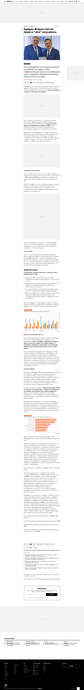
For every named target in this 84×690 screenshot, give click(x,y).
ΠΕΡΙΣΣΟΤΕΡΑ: (27, 552)
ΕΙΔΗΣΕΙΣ (67, 1)
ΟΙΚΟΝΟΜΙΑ (26, 1)
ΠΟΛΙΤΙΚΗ (21, 1)
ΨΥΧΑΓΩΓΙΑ (53, 1)
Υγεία (5, 677)
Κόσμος (5, 668)
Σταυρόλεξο (41, 579)
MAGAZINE (41, 1)
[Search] (79, 1)
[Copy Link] (34, 82)
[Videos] (72, 1)
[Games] (76, 1)
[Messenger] (31, 82)
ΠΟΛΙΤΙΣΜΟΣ (47, 1)
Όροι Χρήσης (26, 668)
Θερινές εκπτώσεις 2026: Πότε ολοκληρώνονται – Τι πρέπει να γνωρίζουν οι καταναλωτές (40, 562)
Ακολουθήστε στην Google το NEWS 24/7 (33, 574)
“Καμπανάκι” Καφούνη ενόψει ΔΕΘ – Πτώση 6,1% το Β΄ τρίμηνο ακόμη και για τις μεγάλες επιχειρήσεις (41, 555)
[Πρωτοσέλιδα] (70, 1)
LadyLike (44, 670)
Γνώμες (5, 670)
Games (29, 579)
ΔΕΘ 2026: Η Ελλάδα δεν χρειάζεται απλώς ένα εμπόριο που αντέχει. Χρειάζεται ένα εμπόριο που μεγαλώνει (42, 558)
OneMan (44, 668)
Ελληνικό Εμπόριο (37, 122)
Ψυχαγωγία (6, 675)
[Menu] (5, 1)
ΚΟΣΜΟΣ (32, 1)
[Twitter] (28, 82)
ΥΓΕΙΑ (58, 1)
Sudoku (46, 579)
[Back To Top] (78, 688)
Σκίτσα (15, 668)
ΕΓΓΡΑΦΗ (71, 666)
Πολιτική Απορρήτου (27, 670)
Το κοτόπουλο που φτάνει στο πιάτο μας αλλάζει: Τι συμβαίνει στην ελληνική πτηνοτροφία (41, 565)
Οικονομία (26, 26)
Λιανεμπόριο (31, 26)
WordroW (50, 579)
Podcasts (15, 670)
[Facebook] (25, 82)
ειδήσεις (56, 574)
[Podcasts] (74, 1)
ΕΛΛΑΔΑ (16, 1)
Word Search (57, 579)
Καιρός (62, 1)
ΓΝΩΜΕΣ (36, 1)
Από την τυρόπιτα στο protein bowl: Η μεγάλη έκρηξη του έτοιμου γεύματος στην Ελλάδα (41, 568)
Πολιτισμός (6, 673)
